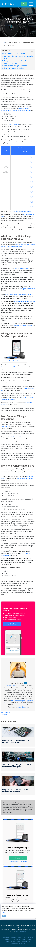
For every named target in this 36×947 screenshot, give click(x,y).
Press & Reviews (28, 937)
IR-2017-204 (32, 192)
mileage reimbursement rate (23, 325)
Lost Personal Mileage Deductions (15, 66)
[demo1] (13, 641)
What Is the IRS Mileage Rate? (14, 54)
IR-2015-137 (32, 202)
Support (7, 939)
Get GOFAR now (12, 624)
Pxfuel (7, 25)
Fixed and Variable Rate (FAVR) (25, 478)
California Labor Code (22, 268)
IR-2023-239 (32, 157)
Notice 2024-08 (14, 124)
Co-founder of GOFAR (12, 686)
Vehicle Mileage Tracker (15, 360)
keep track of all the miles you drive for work (19, 294)
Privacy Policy (16, 939)
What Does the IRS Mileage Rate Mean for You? (18, 57)
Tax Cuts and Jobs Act (17, 437)
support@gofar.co (22, 707)
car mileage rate (20, 94)
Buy (24, 4)
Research (13, 937)
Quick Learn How (18, 858)
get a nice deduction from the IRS (24, 301)
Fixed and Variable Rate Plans (13, 68)
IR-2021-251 (32, 172)
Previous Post (6, 712)
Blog (7, 42)
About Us (6, 937)
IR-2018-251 (32, 187)
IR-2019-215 (32, 182)
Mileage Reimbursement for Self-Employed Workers (15, 62)
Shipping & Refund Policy (13, 941)
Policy (3, 912)
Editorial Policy (26, 941)
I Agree (4, 915)
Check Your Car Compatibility (18, 861)
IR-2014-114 (32, 207)
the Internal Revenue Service (22, 211)
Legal (23, 939)
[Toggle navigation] (31, 4)
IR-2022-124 (32, 167)
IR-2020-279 (32, 177)
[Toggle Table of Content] (31, 51)
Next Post (4, 714)
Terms (29, 939)
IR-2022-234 (32, 162)
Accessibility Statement (18, 943)
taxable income (5, 426)
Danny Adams (16, 683)
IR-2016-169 (32, 197)
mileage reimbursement (27, 289)
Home (3, 42)
